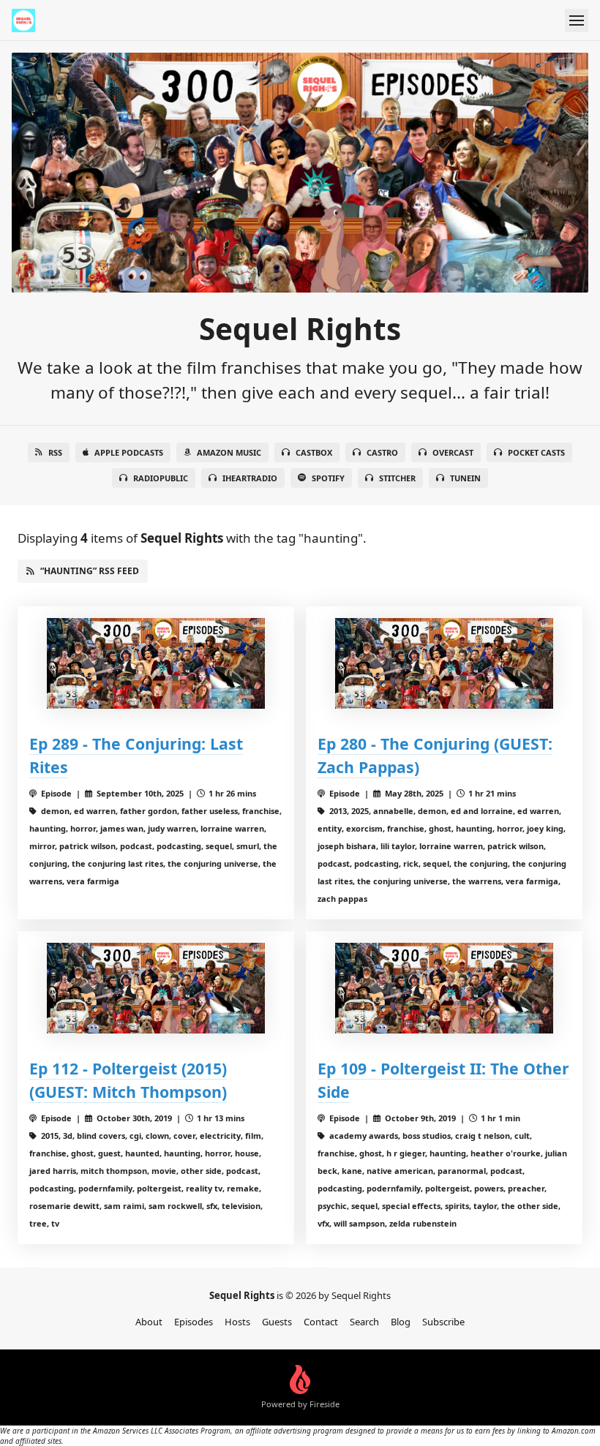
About (148, 1321)
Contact (321, 1321)
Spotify (328, 477)
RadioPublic (160, 477)
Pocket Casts (536, 452)
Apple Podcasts (128, 452)
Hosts (237, 1321)
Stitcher (397, 477)
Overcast (452, 452)
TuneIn (465, 477)
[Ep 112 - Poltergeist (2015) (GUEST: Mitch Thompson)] (156, 988)
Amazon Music (229, 452)
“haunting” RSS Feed (89, 571)
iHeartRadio (249, 477)
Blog (400, 1321)
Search (364, 1321)
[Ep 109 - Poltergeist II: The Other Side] (444, 988)
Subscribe (443, 1321)
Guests (277, 1321)
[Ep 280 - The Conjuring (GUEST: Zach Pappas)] (444, 663)
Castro (382, 452)
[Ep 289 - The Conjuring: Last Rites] (156, 663)
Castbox (314, 452)
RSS (55, 452)
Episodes (193, 1321)
